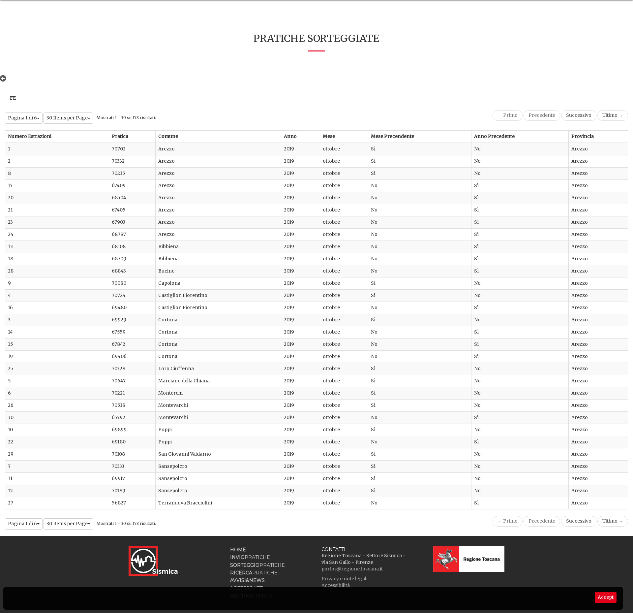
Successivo (578, 115)
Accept (606, 597)
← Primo (507, 115)
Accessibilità (335, 585)
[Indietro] (5, 78)
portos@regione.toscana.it (352, 569)
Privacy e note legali (344, 579)
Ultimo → (612, 115)
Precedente (541, 115)
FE (13, 98)
